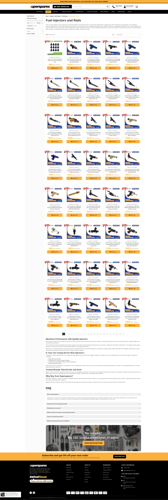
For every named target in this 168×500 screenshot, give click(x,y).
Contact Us (87, 474)
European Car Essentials (92, 11)
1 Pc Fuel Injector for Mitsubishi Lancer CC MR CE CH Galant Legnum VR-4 (93, 244)
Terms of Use (106, 474)
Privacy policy (106, 477)
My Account (68, 467)
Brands (113, 11)
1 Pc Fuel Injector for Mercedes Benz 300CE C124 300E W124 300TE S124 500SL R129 (74, 208)
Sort (113, 34)
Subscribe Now (120, 456)
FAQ (67, 474)
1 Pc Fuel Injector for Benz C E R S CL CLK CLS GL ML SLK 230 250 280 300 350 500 (74, 61)
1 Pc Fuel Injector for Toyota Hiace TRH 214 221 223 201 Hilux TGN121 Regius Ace (74, 318)
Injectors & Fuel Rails (74, 16)
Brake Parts (55, 11)
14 (100, 333)
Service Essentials (79, 11)
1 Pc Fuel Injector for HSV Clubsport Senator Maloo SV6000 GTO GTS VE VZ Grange (93, 171)
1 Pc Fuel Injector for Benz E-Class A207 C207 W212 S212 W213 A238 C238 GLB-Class (54, 97)
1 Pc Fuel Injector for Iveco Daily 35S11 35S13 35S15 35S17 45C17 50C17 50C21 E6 (132, 171)
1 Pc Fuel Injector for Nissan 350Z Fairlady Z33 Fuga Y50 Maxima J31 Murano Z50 (112, 244)
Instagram (121, 1)
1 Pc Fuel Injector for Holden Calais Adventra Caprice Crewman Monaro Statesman (132, 134)
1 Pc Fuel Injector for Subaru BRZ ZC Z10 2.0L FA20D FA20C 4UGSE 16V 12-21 (54, 281)
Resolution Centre (70, 472)
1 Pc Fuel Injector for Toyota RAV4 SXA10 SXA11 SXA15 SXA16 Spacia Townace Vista (112, 318)
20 (120, 333)
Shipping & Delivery (107, 469)
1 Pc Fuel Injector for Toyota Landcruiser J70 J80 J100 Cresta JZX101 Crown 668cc (93, 318)
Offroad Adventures (104, 11)
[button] (40, 12)
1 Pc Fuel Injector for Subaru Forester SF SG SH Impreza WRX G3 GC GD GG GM (74, 281)
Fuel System (65, 16)
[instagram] (34, 493)
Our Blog (86, 469)
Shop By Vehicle (69, 477)
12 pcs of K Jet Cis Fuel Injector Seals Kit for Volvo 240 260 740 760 (55, 61)
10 (88, 333)
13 (97, 333)
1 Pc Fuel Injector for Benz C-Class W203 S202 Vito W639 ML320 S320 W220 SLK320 (93, 61)
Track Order (68, 469)
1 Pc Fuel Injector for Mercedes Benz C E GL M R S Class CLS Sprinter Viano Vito (93, 208)
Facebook (111, 1)
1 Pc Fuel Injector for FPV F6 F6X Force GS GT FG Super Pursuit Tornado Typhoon (112, 134)
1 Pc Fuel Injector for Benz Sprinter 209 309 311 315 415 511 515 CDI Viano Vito (93, 97)
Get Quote (68, 479)
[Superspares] (40, 6)
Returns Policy (106, 472)
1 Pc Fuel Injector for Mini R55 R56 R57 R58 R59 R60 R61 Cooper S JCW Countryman (132, 208)
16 (107, 333)
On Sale (48, 11)
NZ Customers (88, 477)
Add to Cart (55, 68)
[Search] (108, 7)
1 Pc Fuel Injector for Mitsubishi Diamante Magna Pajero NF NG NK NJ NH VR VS (74, 244)
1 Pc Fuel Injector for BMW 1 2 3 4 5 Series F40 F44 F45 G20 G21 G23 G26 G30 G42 (112, 97)
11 (91, 333)
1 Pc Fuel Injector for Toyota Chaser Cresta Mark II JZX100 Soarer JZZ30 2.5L (54, 318)
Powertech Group (62, 497)
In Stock (28, 31)
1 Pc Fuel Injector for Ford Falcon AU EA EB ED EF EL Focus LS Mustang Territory (93, 134)
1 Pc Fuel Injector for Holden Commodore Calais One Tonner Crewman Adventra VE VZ (55, 171)
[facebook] (31, 493)
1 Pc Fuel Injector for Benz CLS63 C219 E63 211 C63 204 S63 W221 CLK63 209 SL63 (112, 61)
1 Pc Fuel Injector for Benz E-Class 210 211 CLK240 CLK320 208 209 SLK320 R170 (132, 61)
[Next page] (123, 334)
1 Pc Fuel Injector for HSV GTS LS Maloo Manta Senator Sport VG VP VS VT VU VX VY (112, 171)
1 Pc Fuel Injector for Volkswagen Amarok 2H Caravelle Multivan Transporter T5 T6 (132, 318)
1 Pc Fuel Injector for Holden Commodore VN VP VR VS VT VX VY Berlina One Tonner (74, 171)
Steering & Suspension (67, 11)
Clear (35, 25)
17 (110, 333)
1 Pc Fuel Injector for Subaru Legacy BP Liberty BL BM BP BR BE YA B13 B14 (93, 281)
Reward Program (121, 11)
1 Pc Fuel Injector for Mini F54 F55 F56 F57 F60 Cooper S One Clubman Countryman (113, 208)
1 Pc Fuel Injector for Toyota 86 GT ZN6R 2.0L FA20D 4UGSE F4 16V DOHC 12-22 (113, 281)
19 (117, 333)
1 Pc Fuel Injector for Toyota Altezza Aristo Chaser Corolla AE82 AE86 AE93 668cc (132, 281)
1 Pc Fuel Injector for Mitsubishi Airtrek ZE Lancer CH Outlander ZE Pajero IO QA (55, 244)
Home (47, 16)
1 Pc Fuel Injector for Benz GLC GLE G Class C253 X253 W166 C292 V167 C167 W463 (74, 97)
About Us (86, 467)
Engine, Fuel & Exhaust (55, 16)
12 (94, 333)
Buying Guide (87, 472)
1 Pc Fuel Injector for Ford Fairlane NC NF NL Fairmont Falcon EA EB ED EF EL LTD (74, 134)
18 (113, 333)
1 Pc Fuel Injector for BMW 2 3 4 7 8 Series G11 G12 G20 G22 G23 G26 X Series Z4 (132, 97)
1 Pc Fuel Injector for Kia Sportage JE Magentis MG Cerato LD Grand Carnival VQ (54, 208)
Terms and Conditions (107, 479)
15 (104, 333)
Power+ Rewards (106, 467)
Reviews (129, 11)
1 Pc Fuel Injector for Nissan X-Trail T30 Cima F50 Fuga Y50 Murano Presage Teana (132, 244)
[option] (84, 1)
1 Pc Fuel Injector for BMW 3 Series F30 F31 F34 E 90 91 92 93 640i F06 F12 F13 (55, 134)
